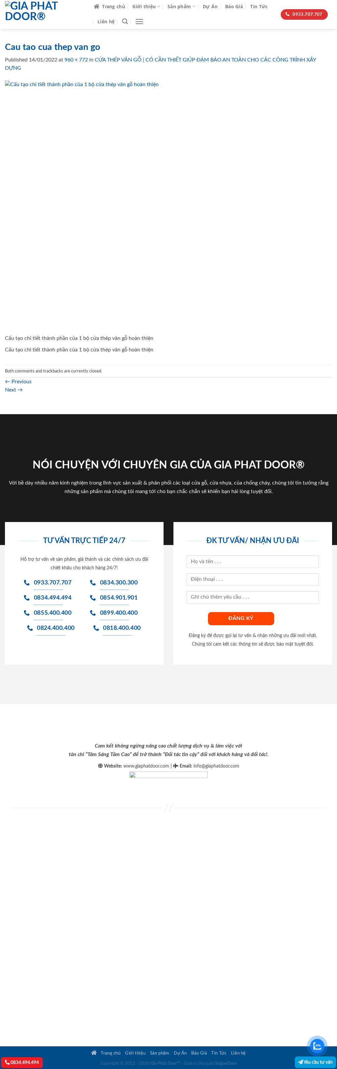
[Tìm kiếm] (125, 21)
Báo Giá (234, 6)
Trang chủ (113, 6)
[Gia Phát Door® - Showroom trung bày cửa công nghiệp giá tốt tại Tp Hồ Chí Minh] (44, 14)
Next (14, 389)
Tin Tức (259, 6)
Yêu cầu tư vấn (318, 1062)
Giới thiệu (144, 6)
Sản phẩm (179, 6)
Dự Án (210, 6)
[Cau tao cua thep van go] (163, 207)
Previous (18, 381)
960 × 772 (76, 59)
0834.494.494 (24, 1062)
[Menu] (139, 21)
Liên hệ (106, 21)
